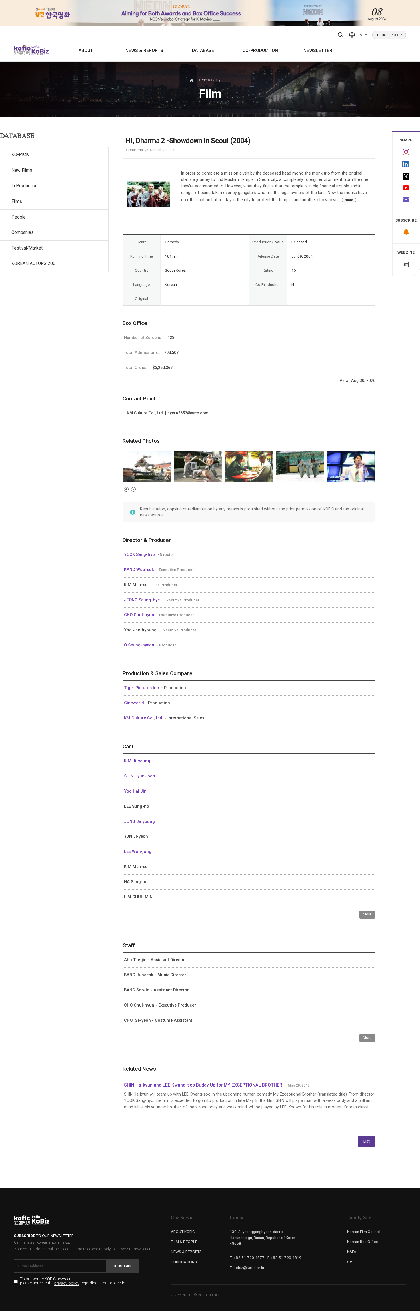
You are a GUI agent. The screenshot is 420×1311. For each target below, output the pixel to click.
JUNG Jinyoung (139, 821)
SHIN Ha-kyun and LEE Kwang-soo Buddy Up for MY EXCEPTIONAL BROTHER (203, 1085)
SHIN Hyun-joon (139, 776)
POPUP (389, 35)
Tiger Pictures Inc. (142, 687)
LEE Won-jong (137, 851)
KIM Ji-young (137, 760)
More (367, 914)
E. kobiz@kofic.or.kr (247, 1267)
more (349, 200)
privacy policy (66, 1283)
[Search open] (341, 35)
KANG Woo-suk (139, 569)
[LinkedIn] (406, 164)
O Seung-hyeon (139, 645)
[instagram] (406, 152)
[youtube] (406, 188)
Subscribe (122, 1266)
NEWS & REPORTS (144, 50)
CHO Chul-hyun (139, 614)
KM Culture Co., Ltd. (144, 718)
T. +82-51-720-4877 (247, 1257)
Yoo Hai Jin (135, 791)
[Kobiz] (40, 50)
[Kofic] (22, 50)
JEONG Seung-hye (142, 599)
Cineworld (134, 702)
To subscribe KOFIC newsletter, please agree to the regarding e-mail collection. (74, 1281)
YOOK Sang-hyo (140, 554)
